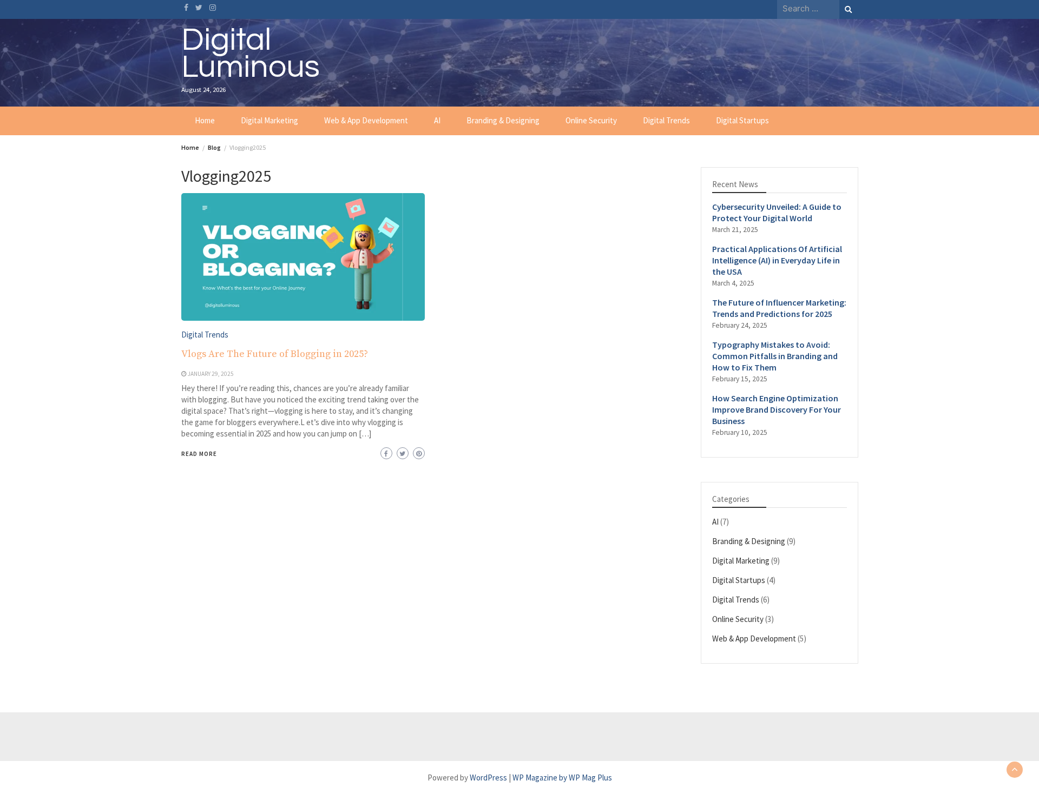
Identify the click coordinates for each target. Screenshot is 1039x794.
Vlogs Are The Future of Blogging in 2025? (274, 354)
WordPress (488, 777)
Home (205, 120)
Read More (199, 454)
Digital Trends (666, 120)
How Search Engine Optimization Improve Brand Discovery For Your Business (776, 409)
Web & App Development (366, 120)
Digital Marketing (269, 120)
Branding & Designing (503, 120)
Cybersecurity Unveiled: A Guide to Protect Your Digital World (776, 212)
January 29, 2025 (211, 374)
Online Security (591, 120)
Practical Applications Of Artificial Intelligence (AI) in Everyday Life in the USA (777, 260)
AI (437, 120)
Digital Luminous (250, 53)
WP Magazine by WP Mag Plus (562, 777)
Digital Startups (742, 120)
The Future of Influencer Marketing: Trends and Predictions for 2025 (779, 308)
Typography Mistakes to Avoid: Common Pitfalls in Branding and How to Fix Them (775, 356)
